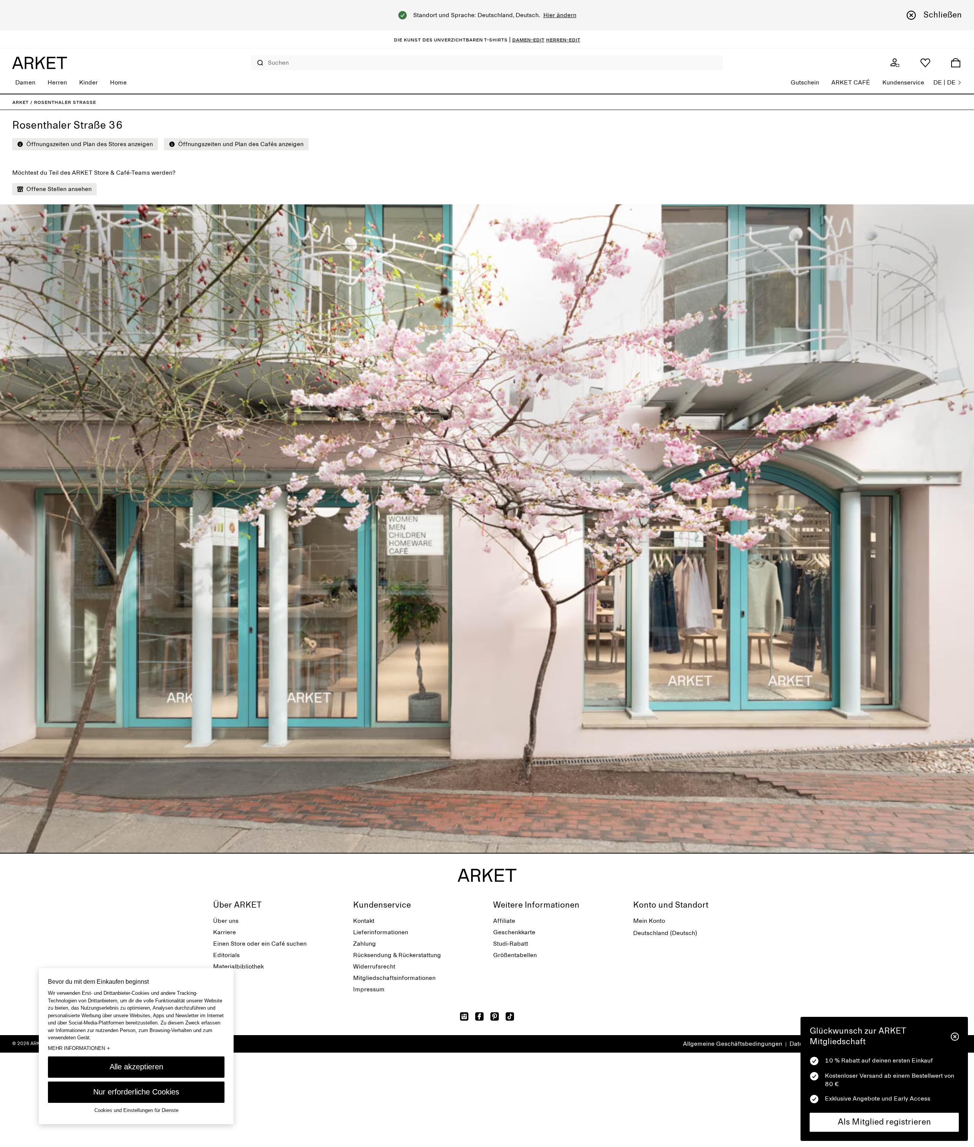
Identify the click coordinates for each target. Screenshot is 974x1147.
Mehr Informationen (79, 1048)
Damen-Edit (528, 40)
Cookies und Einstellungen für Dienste (136, 1110)
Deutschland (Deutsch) (665, 933)
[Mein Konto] (895, 63)
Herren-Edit (563, 40)
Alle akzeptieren (136, 1067)
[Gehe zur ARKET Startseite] (39, 62)
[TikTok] (509, 1016)
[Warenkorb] (956, 63)
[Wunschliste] (925, 63)
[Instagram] (464, 1016)
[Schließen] (955, 1036)
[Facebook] (479, 1016)
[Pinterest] (494, 1016)
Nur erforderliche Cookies (136, 1092)
